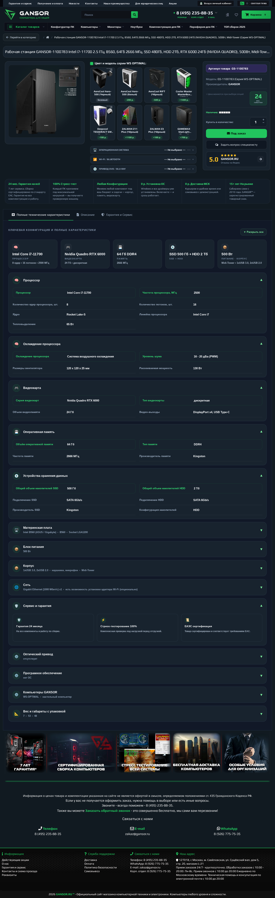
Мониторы (114, 26)
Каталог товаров (27, 26)
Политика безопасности (100, 867)
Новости (74, 3)
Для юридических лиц (149, 3)
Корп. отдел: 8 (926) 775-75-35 (150, 871)
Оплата (89, 863)
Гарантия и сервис (20, 3)
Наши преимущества (117, 3)
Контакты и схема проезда (19, 871)
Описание (88, 214)
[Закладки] (236, 14)
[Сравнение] (227, 14)
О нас (5, 863)
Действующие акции (15, 859)
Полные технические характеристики (43, 214)
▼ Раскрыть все (253, 232)
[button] (195, 13)
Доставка (90, 859)
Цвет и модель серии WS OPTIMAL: (120, 63)
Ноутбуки (137, 26)
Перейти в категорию (23, 37)
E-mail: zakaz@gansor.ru (145, 867)
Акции (173, 3)
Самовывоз (92, 871)
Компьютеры (89, 26)
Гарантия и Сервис (119, 214)
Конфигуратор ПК (62, 26)
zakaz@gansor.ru (137, 834)
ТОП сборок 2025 (234, 26)
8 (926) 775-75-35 (227, 834)
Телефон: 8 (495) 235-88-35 (148, 859)
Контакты (91, 3)
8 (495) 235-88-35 (159, 805)
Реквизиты (9, 874)
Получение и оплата (50, 3)
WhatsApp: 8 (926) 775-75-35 (149, 863)
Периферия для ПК (202, 26)
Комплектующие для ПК (164, 26)
